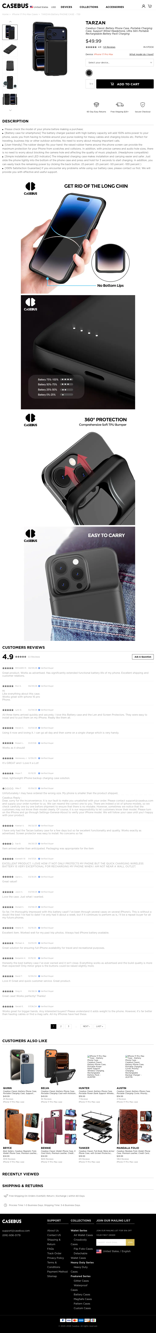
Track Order (54, 1253)
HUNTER (84, 1088)
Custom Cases (82, 1308)
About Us (53, 1230)
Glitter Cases (81, 1280)
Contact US (54, 1235)
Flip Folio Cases (83, 1248)
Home (5, 14)
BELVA (45, 1088)
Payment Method (57, 1271)
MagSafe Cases (83, 1299)
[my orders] (144, 6)
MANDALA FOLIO (128, 1148)
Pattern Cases (82, 1303)
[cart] (150, 6)
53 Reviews (109, 47)
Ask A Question (143, 657)
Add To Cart (127, 84)
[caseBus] (15, 6)
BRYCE (7, 1148)
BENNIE (46, 1148)
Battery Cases (82, 1294)
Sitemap (52, 1276)
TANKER (84, 1148)
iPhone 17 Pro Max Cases (25, 14)
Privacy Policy (55, 1258)
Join (130, 1242)
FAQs (50, 1248)
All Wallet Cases (83, 1235)
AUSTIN (121, 1088)
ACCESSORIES (115, 7)
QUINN (7, 1088)
